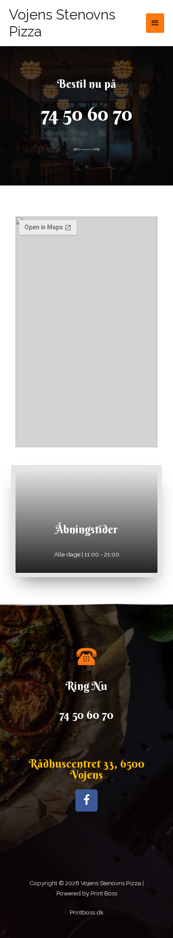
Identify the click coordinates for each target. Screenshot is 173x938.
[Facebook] (86, 800)
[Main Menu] (155, 22)
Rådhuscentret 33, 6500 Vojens (87, 769)
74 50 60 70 (86, 114)
